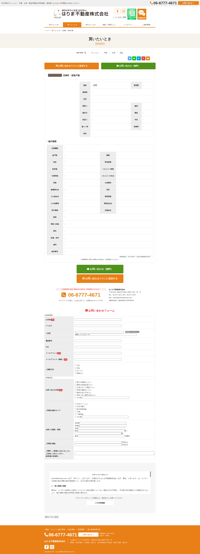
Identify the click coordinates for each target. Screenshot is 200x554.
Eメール (80, 371)
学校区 (77, 426)
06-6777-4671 (83, 295)
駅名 (76, 431)
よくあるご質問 (120, 17)
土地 (113, 53)
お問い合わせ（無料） (129, 66)
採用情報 (80, 529)
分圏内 (127, 436)
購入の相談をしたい (84, 382)
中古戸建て (81, 406)
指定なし (80, 373)
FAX (78, 368)
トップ (46, 30)
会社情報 (71, 529)
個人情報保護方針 (94, 529)
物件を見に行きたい (84, 392)
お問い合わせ (187, 3)
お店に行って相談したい (86, 387)
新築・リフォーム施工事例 (55, 529)
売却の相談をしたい (84, 390)
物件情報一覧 (81, 53)
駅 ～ (126, 431)
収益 (121, 53)
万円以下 (125, 445)
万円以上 (125, 442)
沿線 (76, 428)
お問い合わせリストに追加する (73, 66)
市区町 (77, 423)
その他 (79, 398)
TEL (78, 365)
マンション (95, 53)
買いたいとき (55, 30)
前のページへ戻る (51, 517)
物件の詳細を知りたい (85, 385)
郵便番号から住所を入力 (132, 332)
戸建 (105, 53)
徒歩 (76, 436)
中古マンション (82, 404)
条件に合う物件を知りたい (86, 395)
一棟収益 (80, 414)
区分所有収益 (82, 409)
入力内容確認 (100, 503)
